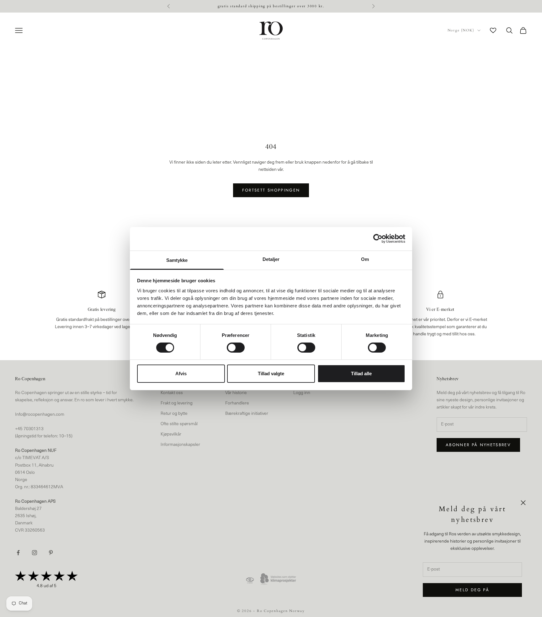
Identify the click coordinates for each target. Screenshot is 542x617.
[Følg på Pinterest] (51, 552)
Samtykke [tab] (177, 259)
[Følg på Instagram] (34, 552)
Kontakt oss (172, 393)
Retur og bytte (174, 413)
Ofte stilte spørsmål (179, 424)
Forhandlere (237, 403)
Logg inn (301, 393)
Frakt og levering (177, 403)
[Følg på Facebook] (18, 552)
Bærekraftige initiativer (246, 413)
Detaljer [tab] (271, 259)
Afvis (181, 373)
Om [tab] (365, 259)
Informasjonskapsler (180, 444)
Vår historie (236, 393)
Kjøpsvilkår (171, 434)
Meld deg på (472, 590)
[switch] (236, 348)
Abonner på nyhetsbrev (478, 445)
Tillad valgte (271, 373)
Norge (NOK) (461, 30)
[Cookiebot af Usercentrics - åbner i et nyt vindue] (377, 238)
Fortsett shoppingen (271, 190)
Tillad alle (361, 373)
